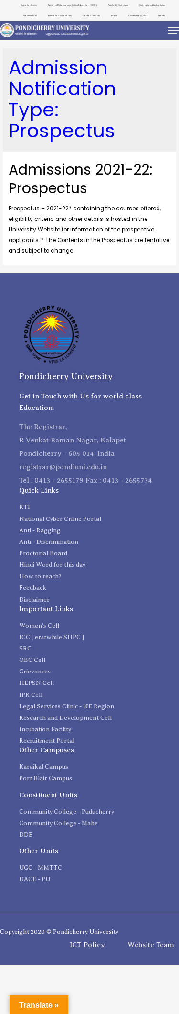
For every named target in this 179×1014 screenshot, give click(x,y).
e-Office (114, 15)
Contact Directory (91, 15)
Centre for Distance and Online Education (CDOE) (72, 5)
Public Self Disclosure (118, 5)
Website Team (150, 944)
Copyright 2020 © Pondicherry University (59, 931)
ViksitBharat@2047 (137, 15)
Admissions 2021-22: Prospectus (80, 178)
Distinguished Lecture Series (152, 5)
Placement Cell (30, 15)
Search (161, 15)
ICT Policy (87, 944)
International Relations (60, 15)
